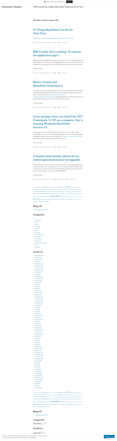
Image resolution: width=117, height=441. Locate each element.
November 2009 (39, 377)
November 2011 (39, 330)
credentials (61, 189)
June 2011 (37, 340)
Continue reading (37, 69)
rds (64, 196)
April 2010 (38, 369)
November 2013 (39, 299)
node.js (42, 196)
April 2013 (38, 313)
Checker (40, 189)
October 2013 (38, 301)
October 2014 (38, 280)
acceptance (34, 187)
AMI (63, 187)
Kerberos (46, 193)
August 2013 (38, 305)
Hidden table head (68, 191)
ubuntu (62, 199)
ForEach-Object (47, 191)
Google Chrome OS (62, 191)
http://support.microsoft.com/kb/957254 (70, 136)
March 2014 (38, 291)
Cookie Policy (33, 437)
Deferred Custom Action (66, 189)
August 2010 (38, 361)
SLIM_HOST (46, 199)
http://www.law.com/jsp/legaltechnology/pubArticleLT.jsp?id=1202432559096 (53, 38)
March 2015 (38, 276)
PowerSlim (62, 196)
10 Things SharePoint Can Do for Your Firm (53, 31)
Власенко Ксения (42, 201)
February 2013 (38, 315)
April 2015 (38, 274)
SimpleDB (42, 199)
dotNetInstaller (79, 189)
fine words (38, 226)
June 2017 (37, 262)
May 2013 (37, 311)
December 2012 (39, 319)
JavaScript (40, 193)
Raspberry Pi (38, 239)
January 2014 (38, 295)
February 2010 (38, 373)
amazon (59, 187)
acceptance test (38, 187)
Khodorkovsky (60, 193)
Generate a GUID (52, 191)
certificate (34, 189)
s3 (68, 196)
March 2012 (38, 326)
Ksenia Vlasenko (73, 193)
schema (73, 196)
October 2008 (38, 388)
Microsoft (38, 196)
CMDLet (47, 189)
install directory (80, 191)
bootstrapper (75, 187)
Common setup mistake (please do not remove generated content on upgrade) (56, 158)
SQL (57, 199)
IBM (36, 230)
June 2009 (37, 386)
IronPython (35, 193)
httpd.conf (74, 191)
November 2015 (39, 268)
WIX (57, 179)
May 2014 (37, 288)
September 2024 (39, 255)
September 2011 (39, 334)
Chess (36, 224)
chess (42, 189)
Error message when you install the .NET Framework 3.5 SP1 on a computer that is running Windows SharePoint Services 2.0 (58, 122)
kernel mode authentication (53, 193)
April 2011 (37, 344)
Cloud (45, 189)
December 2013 (39, 297)
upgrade (63, 179)
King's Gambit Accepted (66, 193)
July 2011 (37, 338)
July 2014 (37, 284)
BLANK (72, 187)
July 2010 (37, 363)
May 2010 (37, 367)
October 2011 (38, 332)
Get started (69, 1)
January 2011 (38, 350)
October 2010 (38, 357)
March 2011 (38, 346)
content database (54, 189)
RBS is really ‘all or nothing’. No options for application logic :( (57, 53)
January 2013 (38, 317)
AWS (68, 187)
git (56, 191)
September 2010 (39, 359)
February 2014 (38, 293)
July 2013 (37, 307)
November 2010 (39, 355)
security (81, 196)
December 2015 (39, 266)
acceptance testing (45, 187)
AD (50, 187)
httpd (72, 191)
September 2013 (39, 303)
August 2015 (38, 272)
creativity (58, 189)
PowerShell (55, 196)
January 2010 (38, 375)
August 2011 (38, 336)
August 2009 (38, 381)
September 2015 (39, 270)
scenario (70, 196)
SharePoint (36, 199)
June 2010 (37, 365)
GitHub (58, 191)
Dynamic (34, 191)
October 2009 (38, 379)
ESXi (39, 191)
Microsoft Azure (39, 235)
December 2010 (39, 352)
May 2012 (37, 322)
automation (38, 220)
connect (50, 189)
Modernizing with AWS (41, 210)
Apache (65, 187)
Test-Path (59, 199)
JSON (43, 193)
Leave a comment (63, 42)
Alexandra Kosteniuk (54, 187)
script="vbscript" (77, 196)
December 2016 (39, 264)
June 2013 (37, 309)
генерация (48, 201)
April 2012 (38, 324)
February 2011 (38, 348)
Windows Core (71, 199)
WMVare (36, 201)
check (37, 189)
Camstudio (78, 187)
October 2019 (38, 258)
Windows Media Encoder (78, 199)
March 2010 (38, 371)
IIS (77, 191)
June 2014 (37, 286)
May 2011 (37, 342)
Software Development (41, 243)
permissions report (47, 196)
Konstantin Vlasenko (12, 6)
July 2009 (37, 383)
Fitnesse (42, 191)
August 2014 (38, 282)
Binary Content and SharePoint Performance (48, 84)
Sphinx (49, 199)
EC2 (37, 191)
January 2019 (38, 260)
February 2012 (38, 328)
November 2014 (39, 278)
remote (67, 196)
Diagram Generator (73, 189)
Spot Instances (53, 199)
